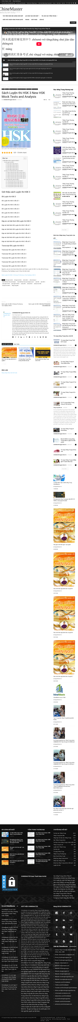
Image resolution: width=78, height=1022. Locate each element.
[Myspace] (24, 337)
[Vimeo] (73, 3)
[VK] (24, 103)
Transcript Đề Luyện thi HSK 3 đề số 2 (15, 182)
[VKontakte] (41, 337)
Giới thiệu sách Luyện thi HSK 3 (11, 160)
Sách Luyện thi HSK (13, 89)
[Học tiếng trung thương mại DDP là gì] (57, 114)
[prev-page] (3, 364)
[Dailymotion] (13, 337)
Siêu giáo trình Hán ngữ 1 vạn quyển (62, 544)
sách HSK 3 (43, 281)
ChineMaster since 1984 (59, 697)
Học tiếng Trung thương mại (63, 89)
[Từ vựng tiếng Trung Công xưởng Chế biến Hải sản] (26, 352)
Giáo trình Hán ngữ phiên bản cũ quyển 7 (63, 676)
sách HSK (37, 281)
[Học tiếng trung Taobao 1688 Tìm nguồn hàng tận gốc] (31, 861)
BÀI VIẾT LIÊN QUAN (7, 344)
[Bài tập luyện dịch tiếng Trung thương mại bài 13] (57, 159)
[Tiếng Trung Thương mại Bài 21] (57, 132)
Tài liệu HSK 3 (34, 89)
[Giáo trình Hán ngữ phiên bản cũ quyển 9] (5, 855)
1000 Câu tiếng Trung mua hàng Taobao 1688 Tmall (69, 149)
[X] (71, 3)
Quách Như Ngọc (65, 114)
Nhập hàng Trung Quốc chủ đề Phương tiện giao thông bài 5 (69, 325)
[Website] (56, 942)
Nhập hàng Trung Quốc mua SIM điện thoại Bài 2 (68, 307)
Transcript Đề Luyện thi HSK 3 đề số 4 (15, 185)
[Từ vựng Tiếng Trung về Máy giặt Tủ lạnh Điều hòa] (56, 461)
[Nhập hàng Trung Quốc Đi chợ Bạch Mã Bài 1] (57, 254)
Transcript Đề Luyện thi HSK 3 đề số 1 (15, 181)
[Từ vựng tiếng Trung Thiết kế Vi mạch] (56, 341)
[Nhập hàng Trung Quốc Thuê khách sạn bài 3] (57, 263)
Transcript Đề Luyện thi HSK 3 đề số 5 (15, 186)
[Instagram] (69, 3)
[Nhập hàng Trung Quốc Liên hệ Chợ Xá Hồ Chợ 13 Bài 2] (57, 281)
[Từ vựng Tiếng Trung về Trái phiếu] (56, 383)
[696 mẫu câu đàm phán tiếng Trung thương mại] (57, 196)
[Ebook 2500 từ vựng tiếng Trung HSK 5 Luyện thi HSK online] (56, 440)
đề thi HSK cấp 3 (33, 280)
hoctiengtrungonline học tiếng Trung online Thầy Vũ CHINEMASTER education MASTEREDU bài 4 (63, 786)
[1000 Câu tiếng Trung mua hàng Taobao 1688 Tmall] (57, 150)
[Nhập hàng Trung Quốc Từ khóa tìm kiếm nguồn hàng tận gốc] (57, 272)
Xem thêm (64, 229)
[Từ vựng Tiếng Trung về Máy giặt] (56, 373)
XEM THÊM (16, 344)
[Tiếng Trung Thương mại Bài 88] (57, 123)
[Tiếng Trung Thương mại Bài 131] (57, 223)
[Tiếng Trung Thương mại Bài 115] (57, 141)
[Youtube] (75, 3)
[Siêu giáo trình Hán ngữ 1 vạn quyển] (5, 849)
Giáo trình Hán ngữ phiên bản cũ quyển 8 (63, 632)
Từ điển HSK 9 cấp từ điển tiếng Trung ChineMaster (62, 483)
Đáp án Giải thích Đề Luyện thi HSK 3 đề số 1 (17, 172)
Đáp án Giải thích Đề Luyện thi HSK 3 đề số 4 (17, 176)
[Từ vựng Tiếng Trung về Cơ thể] (56, 394)
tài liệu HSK (23, 283)
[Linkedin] (13, 103)
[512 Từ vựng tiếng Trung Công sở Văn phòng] (56, 404)
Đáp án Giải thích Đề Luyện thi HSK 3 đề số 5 (17, 178)
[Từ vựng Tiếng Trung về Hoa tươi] (56, 451)
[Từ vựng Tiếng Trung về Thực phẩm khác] (56, 363)
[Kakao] (56, 920)
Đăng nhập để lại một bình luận (9, 372)
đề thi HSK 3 (25, 280)
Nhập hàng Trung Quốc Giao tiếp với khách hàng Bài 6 (69, 289)
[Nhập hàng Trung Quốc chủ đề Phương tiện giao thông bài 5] (57, 326)
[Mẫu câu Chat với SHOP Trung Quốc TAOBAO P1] (57, 299)
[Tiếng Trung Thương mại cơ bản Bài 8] (57, 186)
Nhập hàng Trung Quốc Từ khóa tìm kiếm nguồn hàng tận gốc (69, 271)
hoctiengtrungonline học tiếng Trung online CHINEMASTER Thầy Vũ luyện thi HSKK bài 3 (64, 741)
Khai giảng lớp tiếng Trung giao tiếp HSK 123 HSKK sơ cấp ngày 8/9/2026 (64, 499)
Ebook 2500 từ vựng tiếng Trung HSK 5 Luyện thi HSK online (68, 440)
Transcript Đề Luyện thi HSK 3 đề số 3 (15, 183)
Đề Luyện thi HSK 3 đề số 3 (13, 166)
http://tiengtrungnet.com (17, 314)
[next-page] (5, 364)
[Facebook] (67, 3)
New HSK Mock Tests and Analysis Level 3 (25, 281)
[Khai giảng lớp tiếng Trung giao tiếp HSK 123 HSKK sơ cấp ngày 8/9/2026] (5, 841)
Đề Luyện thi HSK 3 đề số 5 (13, 169)
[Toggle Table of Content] (24, 158)
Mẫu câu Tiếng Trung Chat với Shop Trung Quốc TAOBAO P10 (68, 316)
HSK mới (6, 89)
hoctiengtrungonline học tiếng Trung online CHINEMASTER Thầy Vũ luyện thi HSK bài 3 (63, 763)
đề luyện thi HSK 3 (18, 280)
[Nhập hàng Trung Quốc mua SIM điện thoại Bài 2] (57, 308)
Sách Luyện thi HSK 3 (21, 89)
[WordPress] (43, 337)
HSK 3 (8, 87)
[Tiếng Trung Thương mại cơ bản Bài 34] (57, 96)
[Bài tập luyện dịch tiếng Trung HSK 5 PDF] (42, 352)
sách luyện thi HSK (6, 283)
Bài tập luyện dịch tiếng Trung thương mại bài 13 (68, 158)
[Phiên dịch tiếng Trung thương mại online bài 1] (57, 105)
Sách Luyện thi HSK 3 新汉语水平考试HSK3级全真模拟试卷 (39, 304)
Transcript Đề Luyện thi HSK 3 (12, 179)
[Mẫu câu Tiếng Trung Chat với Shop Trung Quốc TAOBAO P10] (57, 317)
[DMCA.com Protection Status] (10, 890)
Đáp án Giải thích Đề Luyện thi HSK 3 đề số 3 (17, 175)
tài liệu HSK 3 (29, 283)
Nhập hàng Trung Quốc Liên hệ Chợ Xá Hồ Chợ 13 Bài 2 (68, 280)
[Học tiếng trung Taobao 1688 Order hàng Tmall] (31, 834)
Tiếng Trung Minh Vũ (66, 247)
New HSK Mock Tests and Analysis (9, 281)
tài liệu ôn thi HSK (37, 283)
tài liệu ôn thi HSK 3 (6, 285)
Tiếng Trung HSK (15, 285)
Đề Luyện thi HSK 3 (9, 162)
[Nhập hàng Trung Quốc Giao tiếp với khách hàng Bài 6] (57, 290)
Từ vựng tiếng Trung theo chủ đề (63, 336)
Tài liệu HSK (29, 89)
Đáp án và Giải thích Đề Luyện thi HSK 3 (14, 170)
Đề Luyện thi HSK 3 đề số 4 (13, 167)
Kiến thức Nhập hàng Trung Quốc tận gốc (64, 236)
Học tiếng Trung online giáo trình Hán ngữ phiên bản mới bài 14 (63, 809)
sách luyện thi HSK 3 (15, 283)
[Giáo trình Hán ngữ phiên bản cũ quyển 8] (9, 352)
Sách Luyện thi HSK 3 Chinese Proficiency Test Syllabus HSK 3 (19, 275)
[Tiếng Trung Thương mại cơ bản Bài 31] (57, 205)
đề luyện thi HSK (9, 280)
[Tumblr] (17, 103)
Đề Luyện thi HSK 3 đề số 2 (13, 165)
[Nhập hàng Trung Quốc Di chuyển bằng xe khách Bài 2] (57, 245)
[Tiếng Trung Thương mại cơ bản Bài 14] (57, 168)
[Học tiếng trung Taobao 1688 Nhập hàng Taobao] (31, 841)
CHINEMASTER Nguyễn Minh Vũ (9, 99)
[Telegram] (20, 103)
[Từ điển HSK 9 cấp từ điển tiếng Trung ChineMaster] (5, 834)
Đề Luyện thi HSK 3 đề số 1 (12, 163)
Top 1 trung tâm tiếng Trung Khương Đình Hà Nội (63, 718)
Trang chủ (4, 87)
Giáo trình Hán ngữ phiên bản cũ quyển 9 (63, 588)
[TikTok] (32, 337)
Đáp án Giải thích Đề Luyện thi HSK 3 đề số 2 (17, 173)
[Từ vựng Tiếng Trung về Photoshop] (56, 430)
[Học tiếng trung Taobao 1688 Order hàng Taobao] (31, 854)
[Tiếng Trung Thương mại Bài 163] (57, 214)
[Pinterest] (10, 103)
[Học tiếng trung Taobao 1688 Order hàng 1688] (31, 848)
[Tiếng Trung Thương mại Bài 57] (57, 177)
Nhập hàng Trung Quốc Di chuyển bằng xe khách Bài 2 (69, 243)
